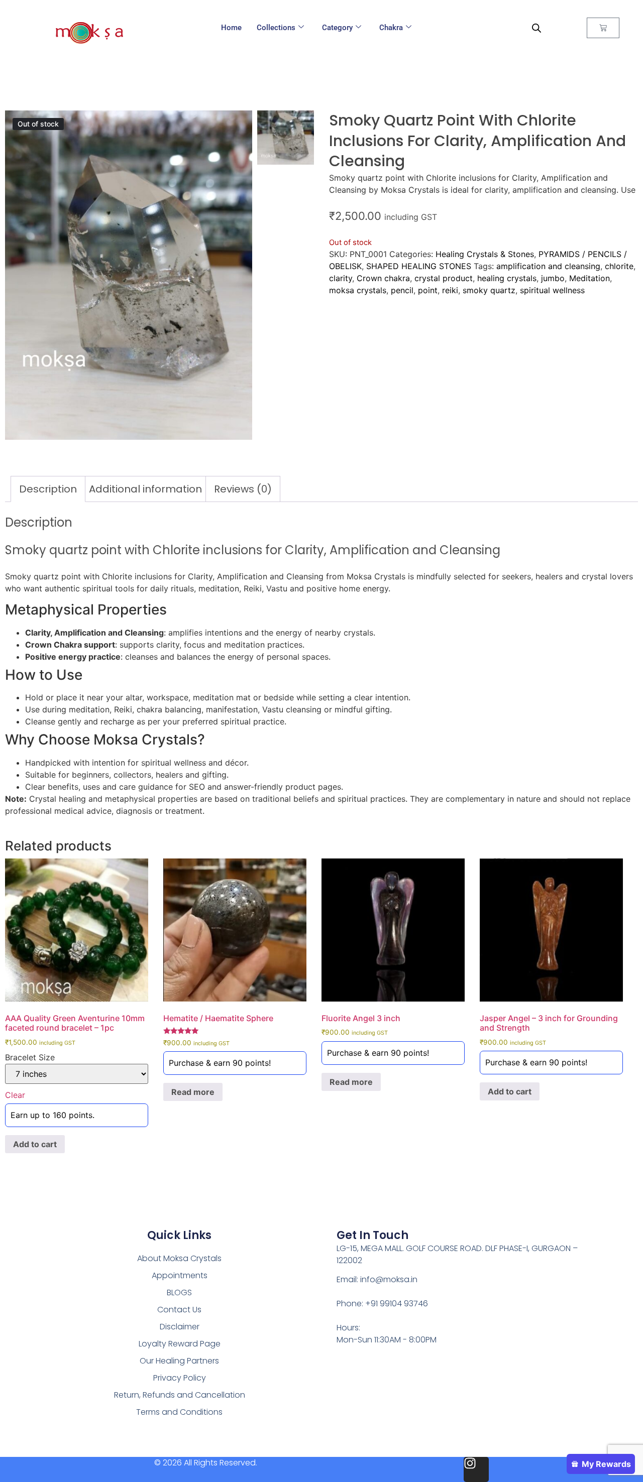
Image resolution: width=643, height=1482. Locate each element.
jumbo (553, 278)
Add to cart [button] (509, 1091)
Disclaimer (179, 1326)
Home (231, 27)
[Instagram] (476, 1469)
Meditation (589, 278)
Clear (15, 1095)
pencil (402, 290)
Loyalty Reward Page (180, 1343)
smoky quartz (489, 290)
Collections (276, 27)
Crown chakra (383, 278)
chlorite (619, 266)
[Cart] (603, 28)
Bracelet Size (30, 1057)
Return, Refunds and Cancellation (179, 1395)
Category (337, 27)
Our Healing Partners (179, 1361)
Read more (193, 1092)
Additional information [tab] (145, 489)
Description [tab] (48, 489)
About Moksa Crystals (179, 1258)
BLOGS (179, 1292)
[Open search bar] (536, 28)
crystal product (443, 278)
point (428, 290)
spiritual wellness (552, 290)
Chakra (391, 27)
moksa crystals (357, 290)
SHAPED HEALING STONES (418, 266)
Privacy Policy (179, 1378)
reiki (450, 290)
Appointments (179, 1275)
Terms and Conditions (179, 1412)
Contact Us (179, 1309)
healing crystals (507, 278)
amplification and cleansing (548, 266)
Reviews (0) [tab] (243, 489)
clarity (340, 278)
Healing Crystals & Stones (485, 254)
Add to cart (35, 1144)
